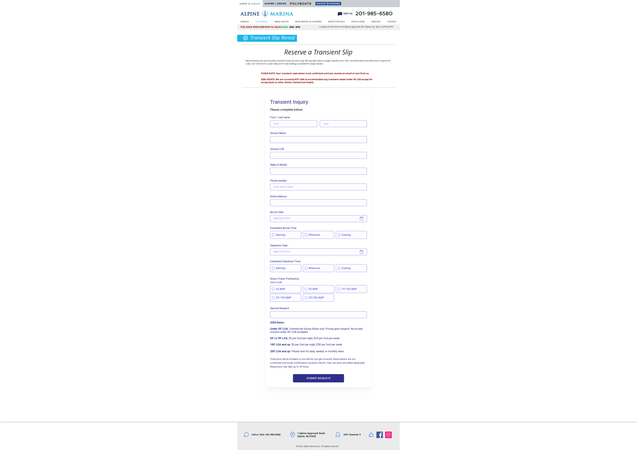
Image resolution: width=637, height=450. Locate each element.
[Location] (292, 434)
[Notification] (337, 434)
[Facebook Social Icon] (379, 435)
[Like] (371, 434)
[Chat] (340, 14)
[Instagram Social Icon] (388, 435)
